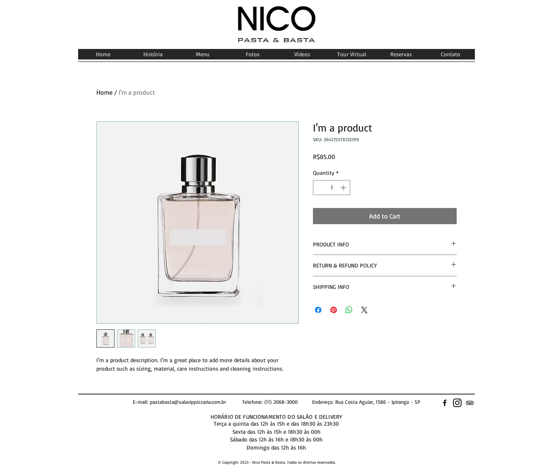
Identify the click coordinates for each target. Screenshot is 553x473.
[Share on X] (364, 310)
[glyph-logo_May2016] (457, 403)
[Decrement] (319, 187)
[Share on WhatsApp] (349, 310)
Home (104, 92)
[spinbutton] (331, 187)
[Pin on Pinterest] (333, 310)
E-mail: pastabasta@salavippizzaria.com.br (187, 402)
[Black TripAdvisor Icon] (470, 403)
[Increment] (344, 187)
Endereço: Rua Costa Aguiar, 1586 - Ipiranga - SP (366, 402)
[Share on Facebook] (318, 310)
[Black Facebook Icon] (444, 403)
